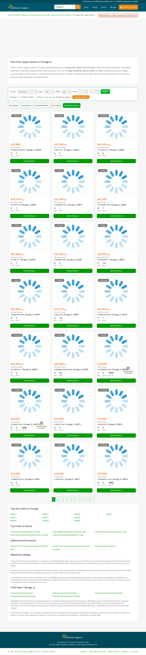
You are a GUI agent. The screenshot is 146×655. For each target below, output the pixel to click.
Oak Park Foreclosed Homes (24, 596)
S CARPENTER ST (17, 479)
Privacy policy (113, 652)
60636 (77, 517)
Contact (104, 7)
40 (50, 97)
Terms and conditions (97, 652)
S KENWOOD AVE (17, 314)
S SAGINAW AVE (60, 205)
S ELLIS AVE (101, 424)
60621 (45, 514)
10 (88, 499)
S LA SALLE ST (102, 150)
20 (43, 97)
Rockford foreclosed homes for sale (111, 532)
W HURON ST (16, 369)
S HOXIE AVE (59, 479)
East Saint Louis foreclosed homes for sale (30, 535)
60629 (77, 514)
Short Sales (56, 105)
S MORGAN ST (102, 260)
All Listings (13, 105)
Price (75, 91)
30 (47, 97)
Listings (94, 7)
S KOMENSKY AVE (104, 369)
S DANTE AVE (59, 424)
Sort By (13, 91)
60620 (14, 520)
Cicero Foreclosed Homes (22, 593)
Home (86, 7)
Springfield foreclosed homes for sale (70, 532)
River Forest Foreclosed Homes (109, 593)
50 (54, 97)
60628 (45, 520)
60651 (109, 514)
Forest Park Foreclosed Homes (67, 596)
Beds (41, 91)
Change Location (81, 97)
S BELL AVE (58, 314)
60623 (45, 517)
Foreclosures (26, 105)
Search (105, 92)
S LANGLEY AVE (16, 424)
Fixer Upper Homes (71, 105)
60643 (77, 520)
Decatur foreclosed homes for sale (68, 535)
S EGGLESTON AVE (18, 150)
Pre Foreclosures (41, 105)
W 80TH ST (58, 150)
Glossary (134, 652)
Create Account (129, 7)
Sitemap (83, 652)
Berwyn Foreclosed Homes (65, 593)
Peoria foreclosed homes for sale (26, 532)
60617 (14, 514)
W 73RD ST (15, 260)
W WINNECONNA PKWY (63, 369)
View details (29, 161)
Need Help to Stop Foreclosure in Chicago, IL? (119, 15)
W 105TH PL (15, 205)
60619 (14, 517)
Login (114, 7)
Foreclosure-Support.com (28, 651)
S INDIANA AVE (59, 260)
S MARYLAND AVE (104, 314)
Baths (58, 91)
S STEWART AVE (103, 205)
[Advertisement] (73, 40)
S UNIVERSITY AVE (104, 479)
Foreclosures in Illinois (105, 546)
